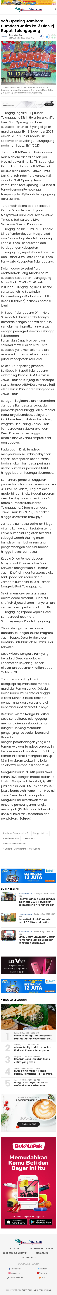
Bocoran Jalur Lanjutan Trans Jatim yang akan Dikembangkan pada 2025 (32, 1061)
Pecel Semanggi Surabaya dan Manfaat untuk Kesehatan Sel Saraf (33, 1038)
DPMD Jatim (30, 838)
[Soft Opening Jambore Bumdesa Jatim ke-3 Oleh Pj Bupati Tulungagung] (28, 63)
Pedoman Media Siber (42, 1248)
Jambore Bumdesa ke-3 (15, 833)
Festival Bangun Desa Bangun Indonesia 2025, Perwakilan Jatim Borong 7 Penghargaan (37, 901)
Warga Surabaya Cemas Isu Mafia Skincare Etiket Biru (31, 1084)
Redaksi (14, 1248)
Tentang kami (28, 1257)
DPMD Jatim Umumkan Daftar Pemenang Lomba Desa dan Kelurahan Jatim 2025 (37, 939)
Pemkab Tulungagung (14, 843)
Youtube (43, 1273)
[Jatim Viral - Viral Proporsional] (28, 9)
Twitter (43, 1268)
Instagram (16, 1273)
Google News (16, 1277)
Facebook (16, 1268)
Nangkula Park (40, 833)
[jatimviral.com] (4, 36)
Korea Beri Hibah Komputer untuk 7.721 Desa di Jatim (35, 921)
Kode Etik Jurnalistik (15, 1253)
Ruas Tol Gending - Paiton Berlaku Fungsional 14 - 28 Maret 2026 (33, 1073)
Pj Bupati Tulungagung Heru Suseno (21, 848)
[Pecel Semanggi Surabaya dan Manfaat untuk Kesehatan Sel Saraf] (28, 1017)
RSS (43, 1277)
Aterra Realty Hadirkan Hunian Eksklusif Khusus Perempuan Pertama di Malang (32, 1050)
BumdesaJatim (11, 838)
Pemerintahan (25, 893)
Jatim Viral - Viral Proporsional (37, 1289)
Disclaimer (42, 1253)
